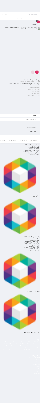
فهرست (34, 24)
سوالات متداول (37, 368)
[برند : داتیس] (20, 103)
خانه (39, 27)
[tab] (33, 139)
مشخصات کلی (33, 140)
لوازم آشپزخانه (34, 27)
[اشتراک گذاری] (37, 72)
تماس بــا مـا (37, 361)
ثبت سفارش (37, 366)
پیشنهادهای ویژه (36, 364)
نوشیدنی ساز (27, 27)
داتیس (36, 83)
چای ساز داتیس (30, 84)
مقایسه (34, 115)
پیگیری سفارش (37, 373)
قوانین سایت (37, 371)
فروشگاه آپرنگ (37, 359)
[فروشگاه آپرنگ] (20, 6)
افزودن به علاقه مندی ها (31, 119)
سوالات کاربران (12, 140)
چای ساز (22, 27)
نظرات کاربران (23, 140)
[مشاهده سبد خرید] (38, 22)
